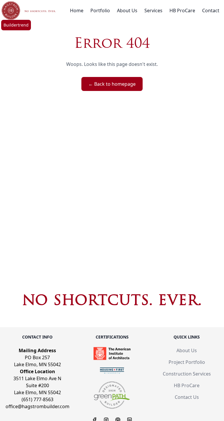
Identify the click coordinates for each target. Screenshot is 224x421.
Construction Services (187, 374)
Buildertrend (16, 25)
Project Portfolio (187, 362)
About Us (127, 10)
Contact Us (187, 397)
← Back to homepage (112, 84)
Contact (210, 10)
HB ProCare (182, 10)
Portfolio (100, 10)
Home (76, 10)
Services (153, 10)
